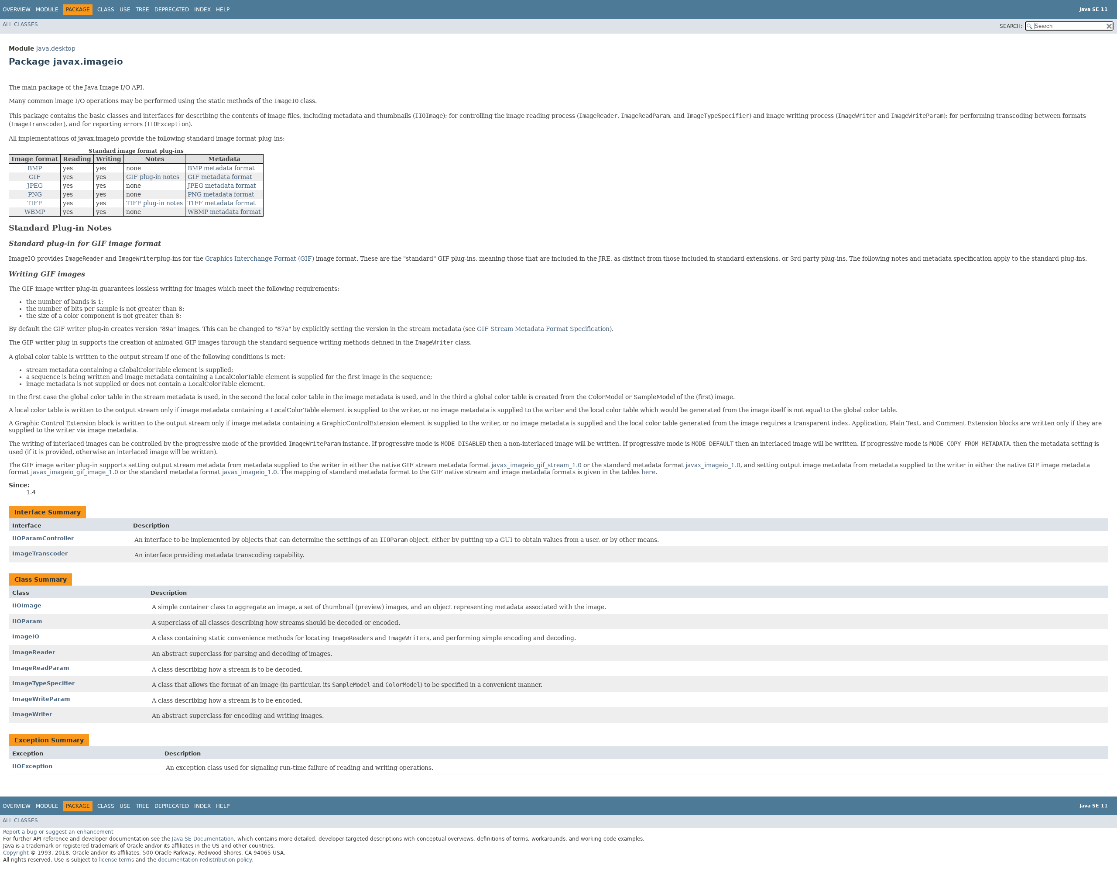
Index (202, 10)
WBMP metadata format (224, 211)
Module (47, 10)
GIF (35, 176)
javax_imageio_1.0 (712, 465)
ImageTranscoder (40, 553)
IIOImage (26, 605)
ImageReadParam (40, 668)
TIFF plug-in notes (154, 203)
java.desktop (55, 48)
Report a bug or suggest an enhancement (58, 832)
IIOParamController (43, 538)
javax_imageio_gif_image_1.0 (74, 472)
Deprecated (171, 10)
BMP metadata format (221, 168)
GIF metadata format (220, 176)
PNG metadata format (221, 194)
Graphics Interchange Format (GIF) (259, 258)
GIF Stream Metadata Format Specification (543, 328)
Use (125, 10)
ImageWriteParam (41, 699)
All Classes (20, 24)
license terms (116, 860)
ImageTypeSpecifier (43, 683)
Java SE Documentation (203, 839)
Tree (142, 10)
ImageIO (25, 636)
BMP (34, 168)
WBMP (34, 211)
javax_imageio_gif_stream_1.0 (536, 465)
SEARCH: (1011, 26)
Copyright (16, 853)
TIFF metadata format (222, 203)
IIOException (32, 766)
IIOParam (27, 621)
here (648, 472)
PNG (35, 194)
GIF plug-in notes (152, 176)
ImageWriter (32, 714)
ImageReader (33, 652)
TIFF (34, 203)
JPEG (35, 185)
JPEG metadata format (222, 185)
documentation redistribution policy (204, 860)
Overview (17, 10)
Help (223, 10)
